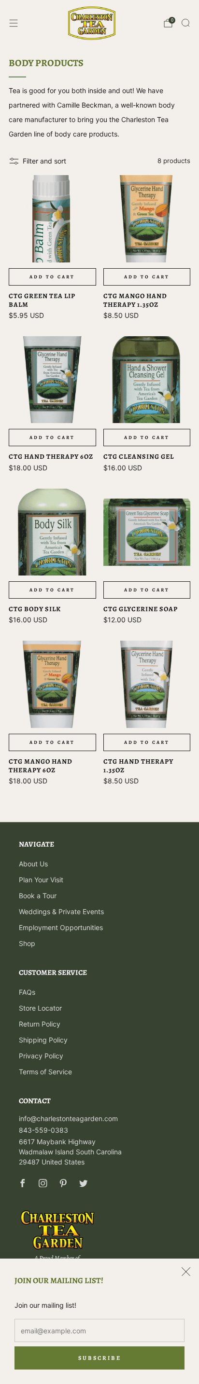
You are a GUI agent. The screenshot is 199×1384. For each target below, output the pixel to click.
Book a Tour (38, 895)
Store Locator (40, 1008)
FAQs (27, 992)
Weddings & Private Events (61, 911)
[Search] (185, 22)
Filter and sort (44, 161)
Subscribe (99, 1358)
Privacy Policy (41, 1056)
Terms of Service (45, 1072)
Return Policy (39, 1024)
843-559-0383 (43, 1130)
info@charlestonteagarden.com (68, 1118)
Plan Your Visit (41, 880)
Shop (27, 943)
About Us (33, 864)
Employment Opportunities (61, 927)
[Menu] (13, 23)
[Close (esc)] (186, 1272)
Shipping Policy (43, 1040)
